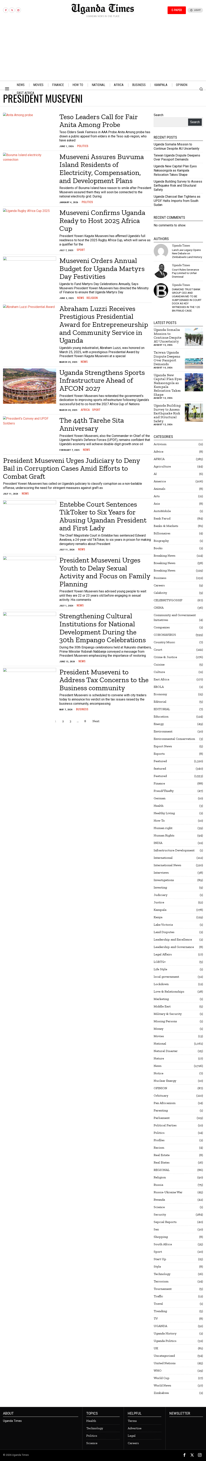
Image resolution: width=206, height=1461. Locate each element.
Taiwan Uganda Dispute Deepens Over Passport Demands (177, 157)
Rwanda (159, 1199)
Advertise (134, 1428)
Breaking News (164, 555)
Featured (160, 761)
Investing (160, 887)
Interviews (161, 872)
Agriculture (162, 466)
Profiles (159, 1140)
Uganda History (165, 1333)
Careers (159, 585)
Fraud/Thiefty (164, 791)
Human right (163, 828)
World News (162, 1385)
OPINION (160, 1088)
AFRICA (85, 409)
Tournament (163, 1289)
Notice (158, 1073)
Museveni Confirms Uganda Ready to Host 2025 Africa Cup (102, 220)
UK (156, 1348)
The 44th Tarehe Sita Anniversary (91, 424)
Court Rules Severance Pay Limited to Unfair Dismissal (185, 273)
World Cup (161, 1378)
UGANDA (160, 1326)
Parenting (161, 1110)
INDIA (158, 843)
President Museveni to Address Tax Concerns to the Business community (103, 680)
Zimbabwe (161, 1393)
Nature (159, 1058)
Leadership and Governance (174, 947)
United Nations (165, 1363)
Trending (160, 1311)
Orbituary (161, 1095)
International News (167, 865)
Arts (157, 496)
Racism (159, 1147)
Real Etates (162, 1162)
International (163, 858)
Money (158, 1029)
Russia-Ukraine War (168, 1192)
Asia (157, 503)
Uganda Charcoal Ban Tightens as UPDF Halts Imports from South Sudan (177, 201)
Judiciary (160, 895)
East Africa (161, 679)
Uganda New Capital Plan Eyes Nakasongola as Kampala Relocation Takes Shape (175, 170)
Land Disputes (164, 932)
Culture (159, 672)
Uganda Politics (165, 1341)
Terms (132, 1421)
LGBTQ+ (160, 962)
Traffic (158, 1296)
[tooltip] (5, 10)
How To (159, 820)
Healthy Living (164, 813)
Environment (163, 731)
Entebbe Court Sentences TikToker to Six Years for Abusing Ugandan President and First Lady (102, 516)
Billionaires (162, 533)
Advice (158, 451)
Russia (158, 1185)
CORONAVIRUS (165, 635)
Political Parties (165, 1125)
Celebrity (160, 593)
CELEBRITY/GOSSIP (168, 600)
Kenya (158, 917)
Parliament (162, 1118)
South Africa (163, 1244)
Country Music (164, 642)
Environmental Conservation (174, 739)
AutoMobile (162, 511)
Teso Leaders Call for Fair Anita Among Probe (98, 121)
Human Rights (164, 835)
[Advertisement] (103, 50)
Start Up (160, 1259)
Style (157, 1266)
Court (158, 649)
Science (159, 1207)
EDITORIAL (162, 709)
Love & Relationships (169, 991)
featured (160, 768)
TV (156, 1318)
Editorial (160, 701)
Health (158, 806)
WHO (158, 1370)
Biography (161, 541)
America (160, 481)
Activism (160, 444)
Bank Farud (162, 518)
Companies (162, 627)
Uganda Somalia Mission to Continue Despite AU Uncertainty (176, 146)
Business (82, 709)
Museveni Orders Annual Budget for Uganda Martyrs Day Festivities (102, 268)
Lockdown (161, 984)
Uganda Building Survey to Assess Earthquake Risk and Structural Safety (178, 186)
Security (160, 1214)
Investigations (164, 880)
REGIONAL (162, 1170)
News (80, 298)
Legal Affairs (163, 954)
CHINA (159, 607)
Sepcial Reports (165, 1222)
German (159, 798)
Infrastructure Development (174, 850)
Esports (159, 754)
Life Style (160, 969)
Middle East (162, 1006)
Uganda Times (181, 245)
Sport (81, 250)
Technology (162, 1274)
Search (158, 115)
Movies (159, 1036)
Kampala (160, 910)
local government (166, 976)
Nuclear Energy (165, 1081)
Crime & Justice (165, 657)
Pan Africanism (164, 1103)
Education (161, 716)
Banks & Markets (166, 526)
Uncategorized (164, 1356)
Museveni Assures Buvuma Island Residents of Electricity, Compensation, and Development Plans (101, 168)
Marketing (161, 999)
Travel (158, 1304)
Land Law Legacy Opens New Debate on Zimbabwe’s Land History (187, 253)
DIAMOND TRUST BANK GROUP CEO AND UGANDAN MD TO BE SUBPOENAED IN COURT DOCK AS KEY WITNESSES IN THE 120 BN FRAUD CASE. (186, 300)
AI (155, 474)
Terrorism (161, 1281)
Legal (132, 1435)
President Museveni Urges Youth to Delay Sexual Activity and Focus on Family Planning (104, 572)
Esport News (163, 746)
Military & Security (168, 1014)
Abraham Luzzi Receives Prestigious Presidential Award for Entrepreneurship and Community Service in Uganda (103, 324)
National (160, 1043)
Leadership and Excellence (173, 939)
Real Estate (162, 1155)
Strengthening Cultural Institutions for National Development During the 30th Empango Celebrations (102, 628)
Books (158, 548)
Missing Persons (165, 1021)
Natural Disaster (166, 1051)
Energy (159, 724)
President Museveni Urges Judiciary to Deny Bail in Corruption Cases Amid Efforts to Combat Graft (71, 468)
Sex (156, 1229)
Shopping (161, 1237)
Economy (160, 694)
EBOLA (159, 687)
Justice (159, 902)
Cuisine (159, 664)
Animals (159, 489)
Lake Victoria (163, 924)
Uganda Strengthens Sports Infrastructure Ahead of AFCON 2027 (102, 380)
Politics (82, 146)
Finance (159, 783)
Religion (92, 298)
